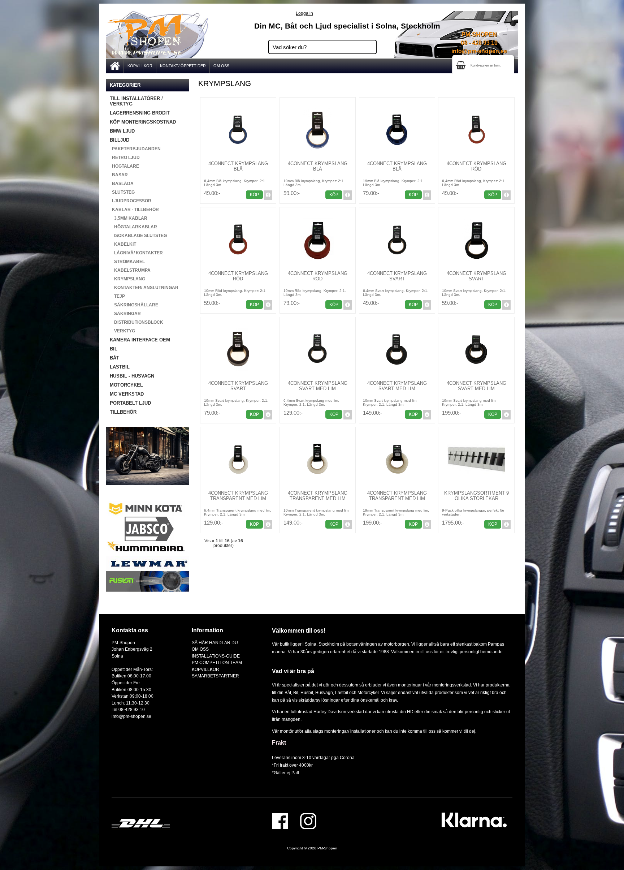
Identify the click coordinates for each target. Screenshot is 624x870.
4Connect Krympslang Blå (238, 166)
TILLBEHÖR (123, 412)
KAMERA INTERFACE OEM (140, 340)
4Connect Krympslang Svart (397, 276)
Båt (288, 692)
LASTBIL (120, 367)
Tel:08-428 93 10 (128, 709)
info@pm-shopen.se (479, 51)
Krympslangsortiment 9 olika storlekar (476, 495)
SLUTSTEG (122, 192)
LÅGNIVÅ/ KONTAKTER (136, 252)
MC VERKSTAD (127, 394)
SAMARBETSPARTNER (215, 675)
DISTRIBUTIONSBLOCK (136, 322)
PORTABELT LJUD (130, 403)
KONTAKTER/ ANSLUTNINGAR (144, 287)
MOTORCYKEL (126, 385)
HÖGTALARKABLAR (133, 226)
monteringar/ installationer (350, 731)
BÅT (114, 358)
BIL (113, 349)
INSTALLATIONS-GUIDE (216, 656)
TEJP (117, 296)
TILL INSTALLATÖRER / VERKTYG (136, 101)
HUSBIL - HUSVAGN (132, 376)
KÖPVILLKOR (139, 66)
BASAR (119, 174)
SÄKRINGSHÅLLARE (134, 304)
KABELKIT (123, 244)
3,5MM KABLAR (128, 218)
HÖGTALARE (124, 166)
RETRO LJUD (125, 157)
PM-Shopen (327, 848)
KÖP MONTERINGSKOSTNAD (143, 122)
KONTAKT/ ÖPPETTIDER (183, 66)
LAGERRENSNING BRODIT (140, 113)
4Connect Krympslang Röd (476, 166)
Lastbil (342, 692)
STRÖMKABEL (127, 261)
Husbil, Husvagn (316, 692)
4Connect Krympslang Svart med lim (317, 385)
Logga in (304, 13)
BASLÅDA (122, 183)
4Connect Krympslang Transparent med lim (238, 495)
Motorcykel (368, 692)
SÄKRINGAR (125, 313)
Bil (295, 692)
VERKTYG (122, 330)
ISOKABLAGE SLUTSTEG (138, 235)
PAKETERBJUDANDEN (135, 148)
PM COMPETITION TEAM (217, 662)
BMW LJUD (122, 131)
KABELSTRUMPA (130, 270)
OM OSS (221, 66)
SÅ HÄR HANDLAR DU (215, 642)
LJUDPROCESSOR (130, 200)
